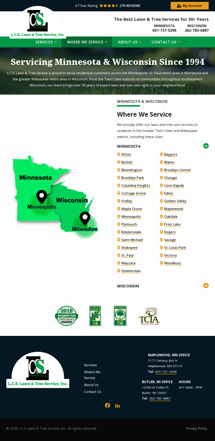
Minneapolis (131, 216)
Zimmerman (131, 271)
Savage (170, 239)
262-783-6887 (160, 398)
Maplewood (173, 208)
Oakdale (171, 216)
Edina (168, 193)
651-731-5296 (166, 371)
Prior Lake (172, 224)
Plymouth (129, 224)
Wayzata (128, 263)
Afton (126, 154)
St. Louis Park (175, 247)
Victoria (170, 255)
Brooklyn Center (177, 170)
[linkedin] (117, 405)
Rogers (170, 232)
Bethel (126, 162)
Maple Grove (131, 208)
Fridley (126, 201)
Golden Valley (175, 201)
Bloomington (131, 170)
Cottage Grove (133, 193)
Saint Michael (132, 239)
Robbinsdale (131, 232)
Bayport (170, 154)
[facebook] (107, 405)
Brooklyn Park (132, 177)
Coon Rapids (174, 185)
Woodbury (172, 263)
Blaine (169, 162)
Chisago (170, 177)
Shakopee (129, 247)
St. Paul (127, 255)
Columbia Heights (135, 185)
